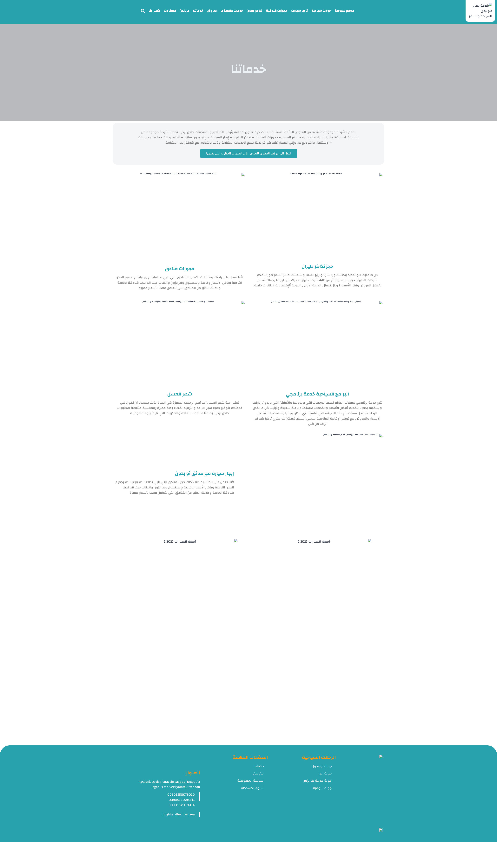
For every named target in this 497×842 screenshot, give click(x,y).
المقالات (170, 11)
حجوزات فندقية (277, 11)
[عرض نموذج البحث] (143, 11)
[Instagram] (374, 820)
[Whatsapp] (363, 820)
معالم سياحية (344, 11)
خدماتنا (198, 11)
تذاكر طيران (254, 11)
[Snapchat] (368, 820)
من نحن (184, 11)
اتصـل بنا (154, 11)
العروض (212, 11)
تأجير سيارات (299, 11)
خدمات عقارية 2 (232, 11)
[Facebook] (379, 820)
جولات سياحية (321, 11)
